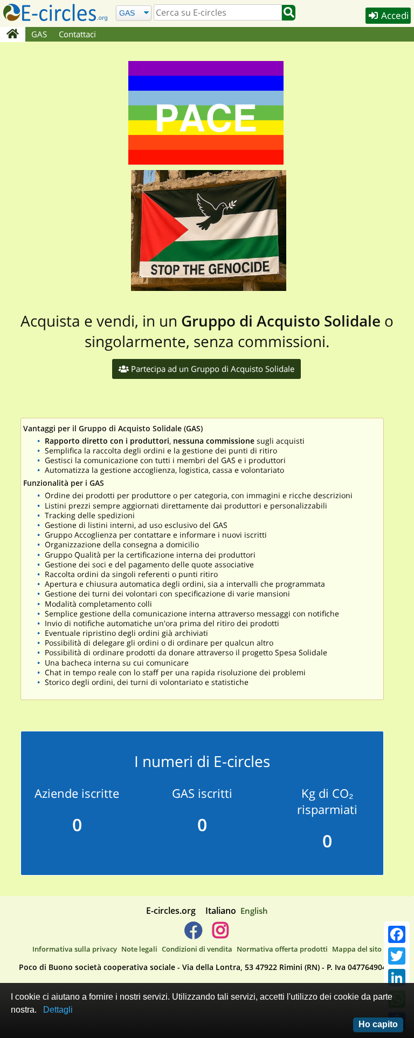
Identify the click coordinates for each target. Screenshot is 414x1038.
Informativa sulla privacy (74, 949)
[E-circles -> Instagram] (220, 934)
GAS (39, 34)
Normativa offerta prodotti (282, 949)
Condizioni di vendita (197, 949)
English (254, 910)
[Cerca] (288, 13)
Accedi (394, 15)
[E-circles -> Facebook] (193, 934)
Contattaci (77, 34)
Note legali (139, 949)
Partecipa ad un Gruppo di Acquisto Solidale (211, 368)
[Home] (12, 34)
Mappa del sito (357, 949)
